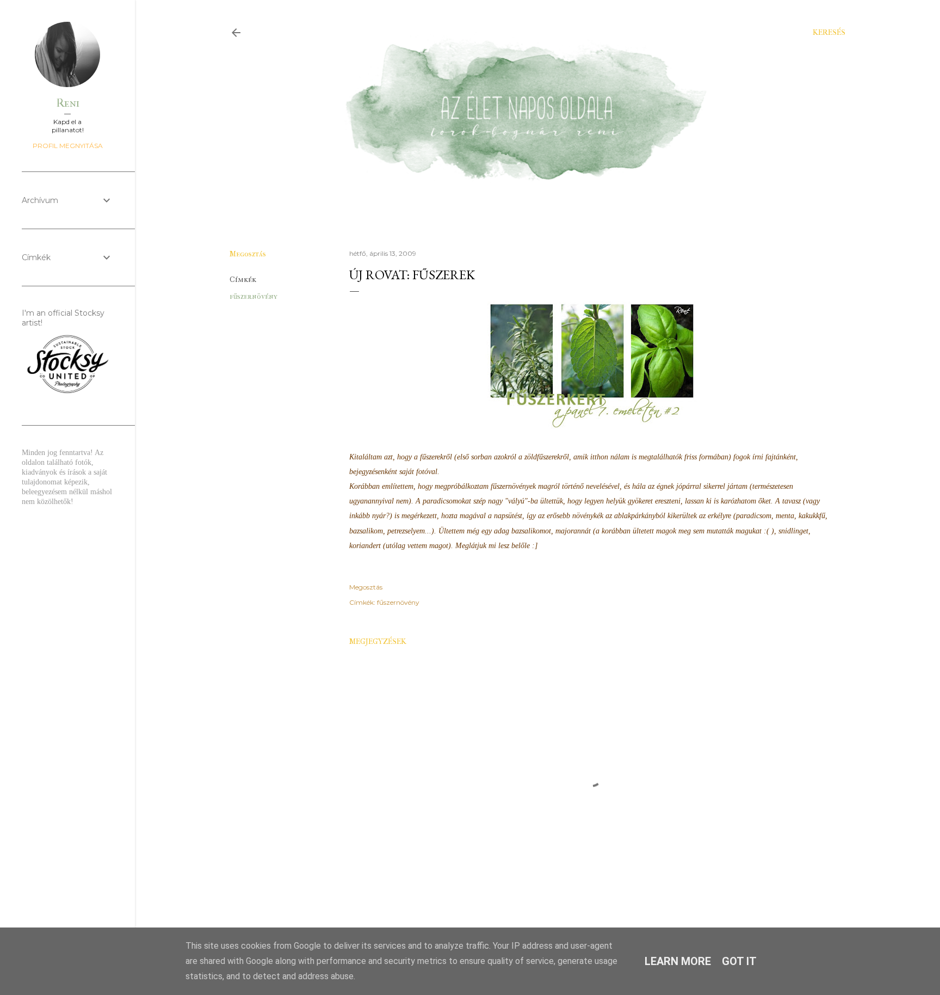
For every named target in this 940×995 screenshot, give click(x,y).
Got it (739, 961)
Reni (67, 103)
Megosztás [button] (248, 254)
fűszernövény (253, 296)
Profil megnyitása (68, 146)
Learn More (678, 961)
